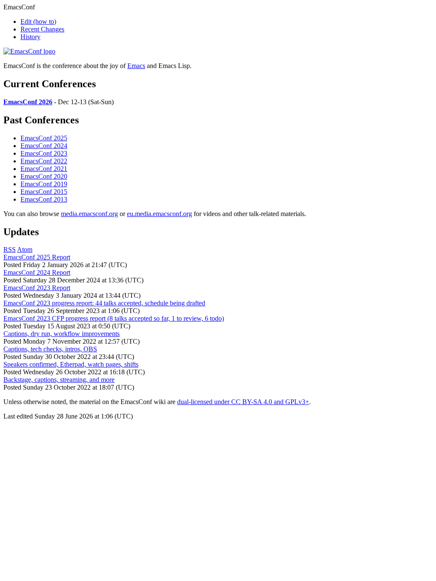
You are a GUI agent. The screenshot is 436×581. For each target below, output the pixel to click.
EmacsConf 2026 (27, 101)
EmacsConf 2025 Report (36, 257)
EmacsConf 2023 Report (36, 287)
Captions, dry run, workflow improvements (61, 333)
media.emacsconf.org (89, 213)
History (30, 36)
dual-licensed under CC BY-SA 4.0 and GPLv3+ (243, 401)
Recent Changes (42, 29)
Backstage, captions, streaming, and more (59, 379)
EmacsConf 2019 (43, 184)
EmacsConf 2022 (43, 161)
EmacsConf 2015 (43, 191)
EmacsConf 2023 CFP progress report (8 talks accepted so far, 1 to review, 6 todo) (113, 318)
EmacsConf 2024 (43, 145)
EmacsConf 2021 (43, 168)
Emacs (136, 65)
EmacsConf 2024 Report (36, 272)
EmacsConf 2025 (43, 138)
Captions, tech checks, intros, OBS (50, 349)
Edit (38, 21)
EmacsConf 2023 (43, 153)
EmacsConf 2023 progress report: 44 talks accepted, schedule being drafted (104, 303)
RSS (9, 249)
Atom (24, 249)
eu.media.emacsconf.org (159, 213)
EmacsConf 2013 (43, 199)
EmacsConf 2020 (43, 176)
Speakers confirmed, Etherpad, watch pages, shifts (70, 364)
